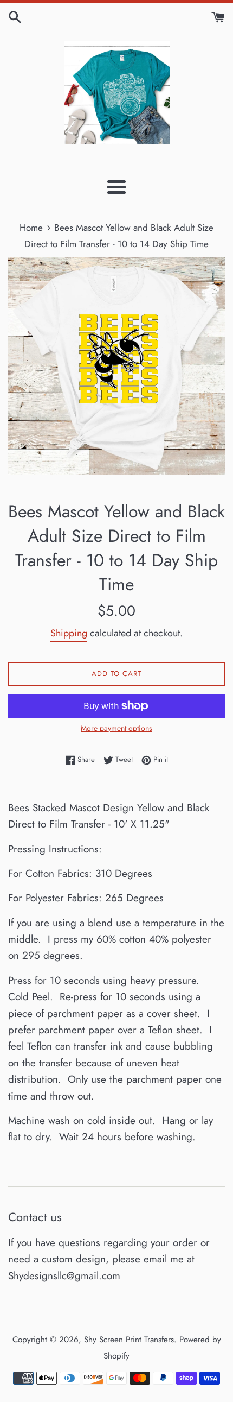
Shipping (68, 633)
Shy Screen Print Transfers (129, 1340)
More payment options (116, 728)
